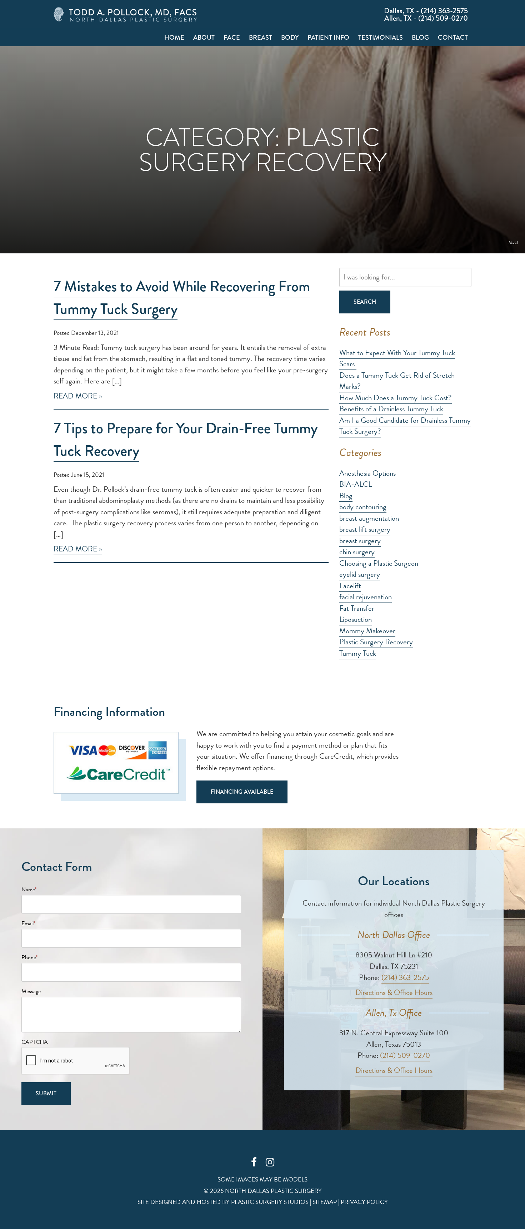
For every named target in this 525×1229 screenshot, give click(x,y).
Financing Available (242, 792)
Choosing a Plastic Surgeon (378, 563)
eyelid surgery (359, 574)
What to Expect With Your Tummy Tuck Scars (397, 358)
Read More (75, 396)
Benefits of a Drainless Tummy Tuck (391, 409)
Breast (260, 37)
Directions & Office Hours (393, 992)
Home (174, 37)
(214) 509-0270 (405, 1055)
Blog (420, 37)
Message (31, 991)
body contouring (362, 506)
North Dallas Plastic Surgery (125, 14)
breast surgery (360, 540)
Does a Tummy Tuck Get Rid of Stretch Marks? (397, 381)
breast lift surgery (364, 529)
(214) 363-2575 (405, 977)
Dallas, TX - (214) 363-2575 (426, 11)
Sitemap (324, 1202)
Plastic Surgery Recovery (376, 642)
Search (365, 302)
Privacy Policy (364, 1202)
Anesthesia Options (367, 473)
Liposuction (355, 619)
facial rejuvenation (365, 597)
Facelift (350, 585)
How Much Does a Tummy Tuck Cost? (395, 397)
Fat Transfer (356, 608)
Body (290, 37)
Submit (46, 1093)
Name (28, 889)
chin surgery (357, 551)
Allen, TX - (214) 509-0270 (426, 18)
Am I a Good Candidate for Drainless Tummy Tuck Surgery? (405, 426)
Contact (453, 37)
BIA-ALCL (355, 484)
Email (28, 923)
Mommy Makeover (367, 630)
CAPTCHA (34, 1042)
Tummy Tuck (357, 653)
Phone (29, 957)
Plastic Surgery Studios (270, 1202)
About (204, 37)
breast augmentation (369, 518)
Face (232, 37)
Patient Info (328, 37)
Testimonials (380, 37)
